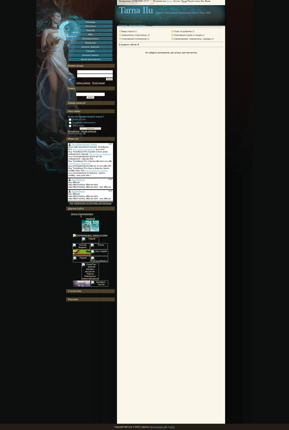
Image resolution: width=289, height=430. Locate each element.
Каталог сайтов (136, 25)
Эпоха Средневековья (82, 214)
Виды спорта (127, 31)
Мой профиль (171, 12)
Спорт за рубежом (182, 31)
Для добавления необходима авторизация (90, 203)
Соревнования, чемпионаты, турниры (192, 39)
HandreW (90, 218)
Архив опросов (88, 131)
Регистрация (98, 83)
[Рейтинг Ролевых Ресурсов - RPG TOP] (90, 231)
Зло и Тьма (78, 125)
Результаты (73, 131)
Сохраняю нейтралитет (84, 122)
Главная (159, 12)
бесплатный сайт (158, 427)
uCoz (172, 427)
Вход (202, 12)
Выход (195, 12)
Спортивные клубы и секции (187, 35)
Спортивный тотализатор (133, 39)
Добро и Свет (79, 119)
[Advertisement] (83, 363)
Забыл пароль (83, 83)
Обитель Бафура (90, 216)
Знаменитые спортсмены (134, 35)
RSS (209, 12)
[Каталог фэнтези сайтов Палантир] (90, 242)
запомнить (77, 79)
